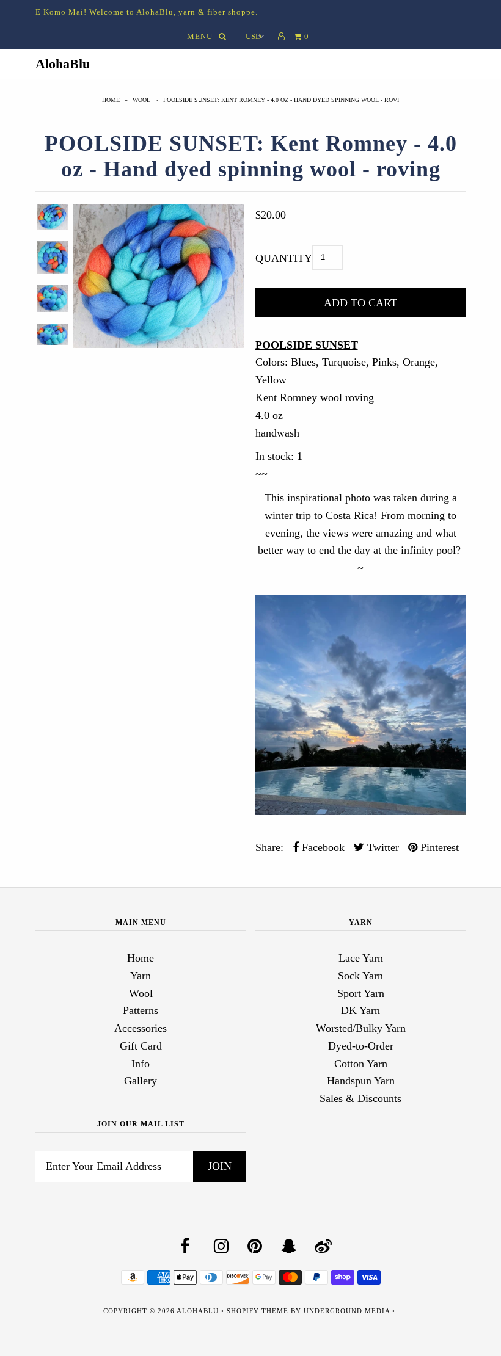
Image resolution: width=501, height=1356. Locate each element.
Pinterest (438, 847)
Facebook (322, 847)
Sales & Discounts (360, 1098)
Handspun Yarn (361, 1081)
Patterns (140, 1010)
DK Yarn (360, 1010)
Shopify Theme (257, 1310)
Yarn (140, 976)
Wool (141, 99)
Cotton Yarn (360, 1063)
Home (111, 99)
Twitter (381, 847)
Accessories (140, 1028)
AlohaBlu (62, 63)
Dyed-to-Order (360, 1046)
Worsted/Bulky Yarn (361, 1028)
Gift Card (141, 1046)
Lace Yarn (360, 958)
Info (140, 1063)
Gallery (140, 1081)
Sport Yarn (360, 993)
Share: (269, 847)
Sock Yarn (360, 976)
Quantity (283, 258)
